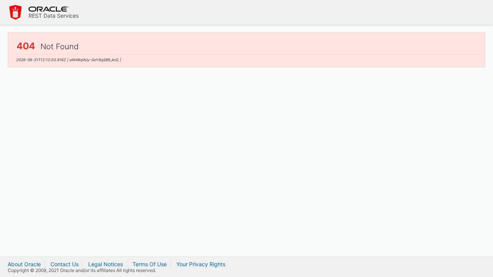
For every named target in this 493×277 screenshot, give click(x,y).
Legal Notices (105, 264)
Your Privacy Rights (200, 264)
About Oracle (24, 264)
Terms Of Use (149, 264)
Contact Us (64, 264)
